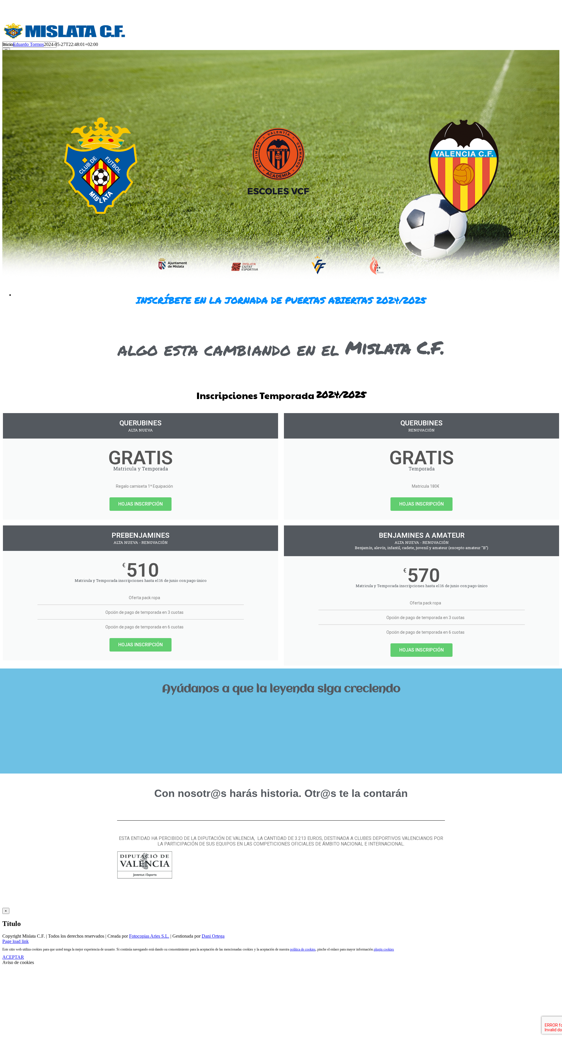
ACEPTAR (13, 957)
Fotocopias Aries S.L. (149, 936)
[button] (281, 708)
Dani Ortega (213, 936)
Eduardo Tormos (28, 44)
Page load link (15, 941)
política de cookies (303, 949)
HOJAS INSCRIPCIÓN (140, 504)
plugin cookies (384, 949)
